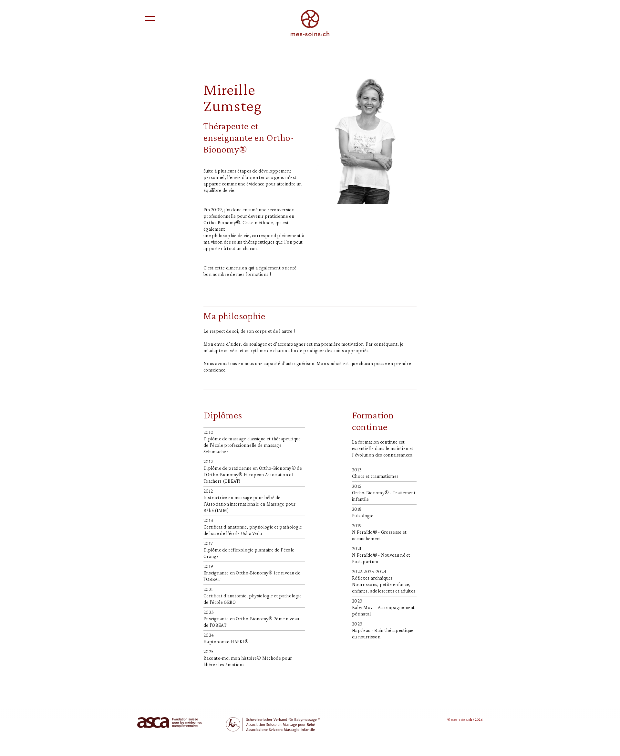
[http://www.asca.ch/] (169, 722)
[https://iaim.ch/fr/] (273, 724)
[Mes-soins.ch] (310, 22)
